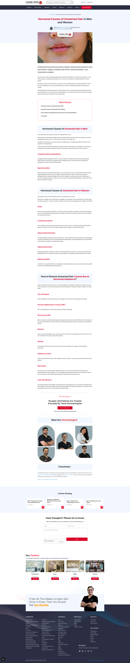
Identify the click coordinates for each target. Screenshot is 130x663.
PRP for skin (44, 628)
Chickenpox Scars (62, 632)
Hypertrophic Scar (62, 653)
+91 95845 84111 (86, 7)
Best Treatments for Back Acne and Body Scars (35, 501)
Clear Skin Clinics (68, 474)
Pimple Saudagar (94, 634)
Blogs (54, 14)
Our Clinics (69, 7)
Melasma (60, 625)
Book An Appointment (65, 407)
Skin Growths (61, 635)
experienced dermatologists (45, 474)
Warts (59, 646)
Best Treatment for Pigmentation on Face (73, 501)
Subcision (44, 625)
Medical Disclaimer (100, 660)
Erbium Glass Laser (30, 634)
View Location (35, 576)
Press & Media (93, 623)
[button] (24, 571)
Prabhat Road (93, 631)
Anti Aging (60, 628)
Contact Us (90, 2)
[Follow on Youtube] (80, 651)
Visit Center (35, 578)
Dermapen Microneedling (32, 635)
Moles (59, 641)
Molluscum (60, 642)
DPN (59, 639)
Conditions (29, 7)
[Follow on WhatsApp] (91, 651)
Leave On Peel (45, 632)
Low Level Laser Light (31, 642)
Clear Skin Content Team (64, 27)
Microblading (29, 648)
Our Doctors (93, 619)
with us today (53, 479)
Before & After (38, 7)
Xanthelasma (61, 651)
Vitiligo (59, 648)
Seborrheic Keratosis (63, 644)
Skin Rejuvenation (62, 634)
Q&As (75, 625)
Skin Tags (60, 637)
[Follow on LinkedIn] (88, 651)
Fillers (27, 628)
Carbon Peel (45, 648)
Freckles (60, 649)
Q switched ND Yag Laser (32, 621)
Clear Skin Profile (78, 626)
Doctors (54, 7)
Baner (91, 636)
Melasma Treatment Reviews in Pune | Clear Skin (54, 501)
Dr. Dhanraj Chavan (59, 28)
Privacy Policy (91, 660)
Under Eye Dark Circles (63, 626)
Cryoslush (44, 644)
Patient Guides (77, 621)
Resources (61, 7)
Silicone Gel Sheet (46, 626)
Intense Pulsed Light (30, 641)
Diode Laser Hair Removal (32, 632)
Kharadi (92, 638)
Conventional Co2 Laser (47, 646)
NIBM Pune (93, 641)
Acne (59, 619)
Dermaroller (44, 642)
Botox (27, 623)
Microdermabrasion (46, 630)
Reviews (77, 7)
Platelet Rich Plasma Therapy (32, 644)
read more (43, 507)
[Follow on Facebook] (85, 651)
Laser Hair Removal (62, 623)
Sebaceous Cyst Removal (48, 649)
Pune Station (93, 633)
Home (50, 14)
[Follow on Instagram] (82, 651)
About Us (83, 2)
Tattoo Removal (61, 630)
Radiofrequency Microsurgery (33, 646)
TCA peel (44, 619)
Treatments (46, 7)
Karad (91, 640)
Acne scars (60, 621)
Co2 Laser (28, 630)
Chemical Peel (29, 619)
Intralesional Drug (46, 634)
